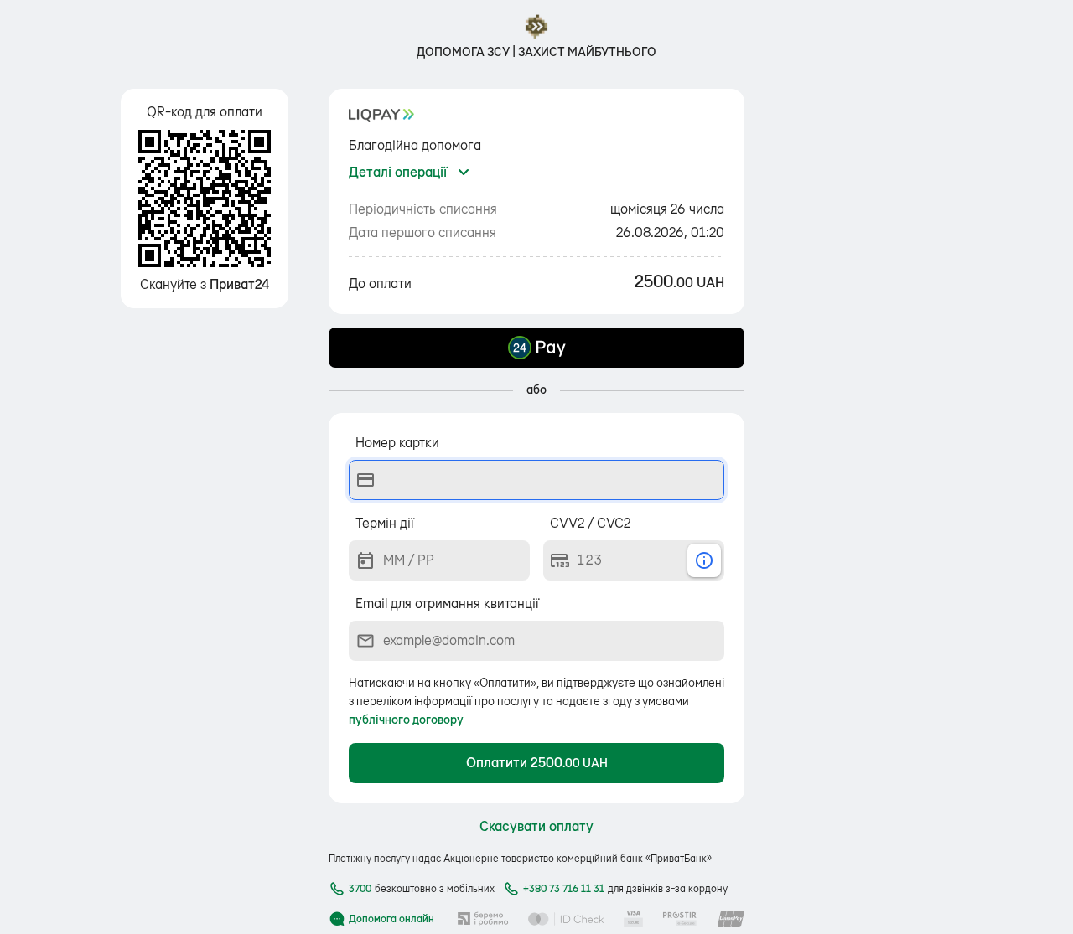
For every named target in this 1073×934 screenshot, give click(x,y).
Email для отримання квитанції (447, 604)
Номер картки (397, 443)
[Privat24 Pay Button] (536, 348)
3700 (360, 889)
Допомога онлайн (391, 919)
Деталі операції (398, 172)
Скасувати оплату (536, 826)
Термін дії (384, 523)
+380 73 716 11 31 (563, 889)
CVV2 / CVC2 (590, 523)
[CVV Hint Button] (704, 560)
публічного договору (406, 720)
